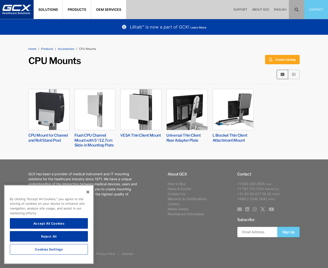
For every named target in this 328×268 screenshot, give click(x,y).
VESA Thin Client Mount (140, 135)
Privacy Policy (105, 254)
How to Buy (177, 183)
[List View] (294, 74)
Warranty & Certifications (187, 199)
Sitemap (127, 254)
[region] (49, 224)
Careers (174, 204)
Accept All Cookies (49, 223)
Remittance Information (186, 214)
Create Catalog (285, 60)
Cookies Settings (49, 249)
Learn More (198, 27)
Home (32, 49)
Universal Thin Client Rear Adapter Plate (183, 137)
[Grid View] (282, 74)
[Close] (88, 192)
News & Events (179, 188)
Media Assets (178, 209)
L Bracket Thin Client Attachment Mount (230, 137)
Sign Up (288, 232)
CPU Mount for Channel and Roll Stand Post (48, 137)
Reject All (49, 236)
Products (47, 49)
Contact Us (176, 194)
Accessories (66, 49)
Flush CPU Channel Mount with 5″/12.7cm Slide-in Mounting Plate (94, 140)
